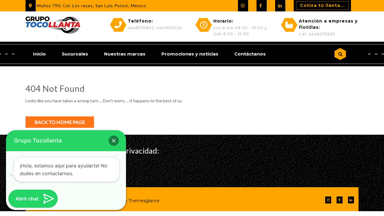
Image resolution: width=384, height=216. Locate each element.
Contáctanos (250, 54)
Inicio (39, 54)
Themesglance (143, 200)
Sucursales (75, 54)
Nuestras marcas (125, 54)
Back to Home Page (59, 122)
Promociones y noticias (189, 54)
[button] (114, 141)
